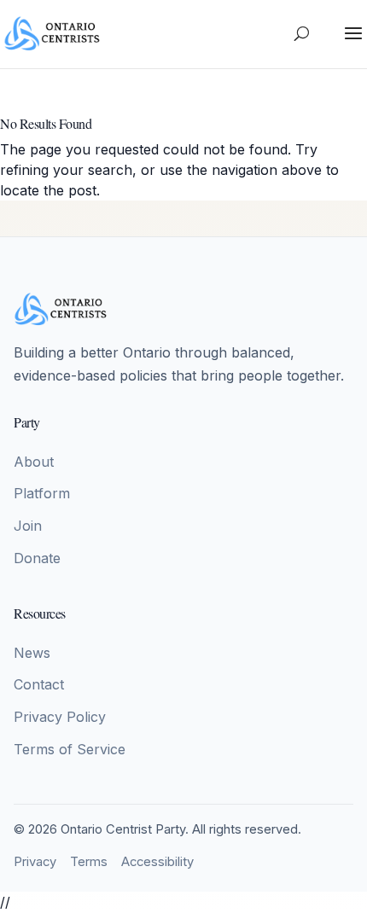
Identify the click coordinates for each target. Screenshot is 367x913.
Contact (39, 684)
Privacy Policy (60, 716)
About (34, 461)
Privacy (35, 861)
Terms (89, 861)
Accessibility (157, 861)
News (32, 652)
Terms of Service (69, 749)
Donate (37, 558)
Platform (42, 493)
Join (28, 525)
